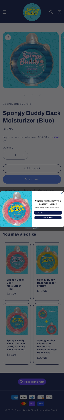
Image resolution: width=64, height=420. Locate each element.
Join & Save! (47, 217)
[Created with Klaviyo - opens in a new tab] (32, 228)
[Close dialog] (62, 193)
